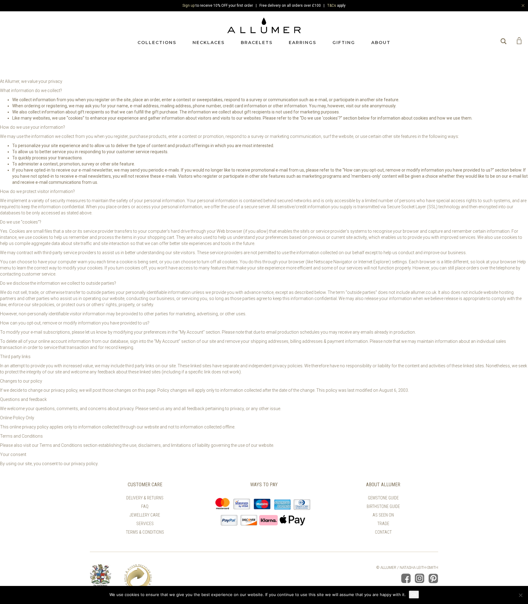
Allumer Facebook (406, 578)
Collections (157, 42)
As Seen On (383, 515)
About (381, 42)
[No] (520, 595)
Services (145, 523)
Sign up (188, 5)
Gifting (343, 42)
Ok (413, 594)
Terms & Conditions (145, 532)
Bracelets (257, 42)
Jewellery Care (145, 515)
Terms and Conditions (60, 445)
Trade (383, 523)
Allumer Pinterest (433, 578)
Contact (383, 532)
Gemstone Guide (383, 497)
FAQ (144, 506)
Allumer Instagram (419, 578)
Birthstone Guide (383, 506)
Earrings (302, 42)
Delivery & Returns (144, 497)
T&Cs (331, 5)
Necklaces (209, 42)
